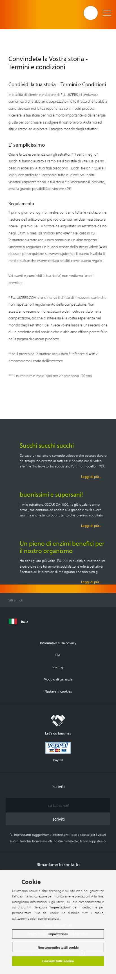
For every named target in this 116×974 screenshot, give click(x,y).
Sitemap (58, 666)
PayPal (58, 759)
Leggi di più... (91, 476)
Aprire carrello (91, 13)
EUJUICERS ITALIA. (27, 12)
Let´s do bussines (58, 733)
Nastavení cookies (58, 691)
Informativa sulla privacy (58, 642)
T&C (58, 654)
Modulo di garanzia (58, 679)
